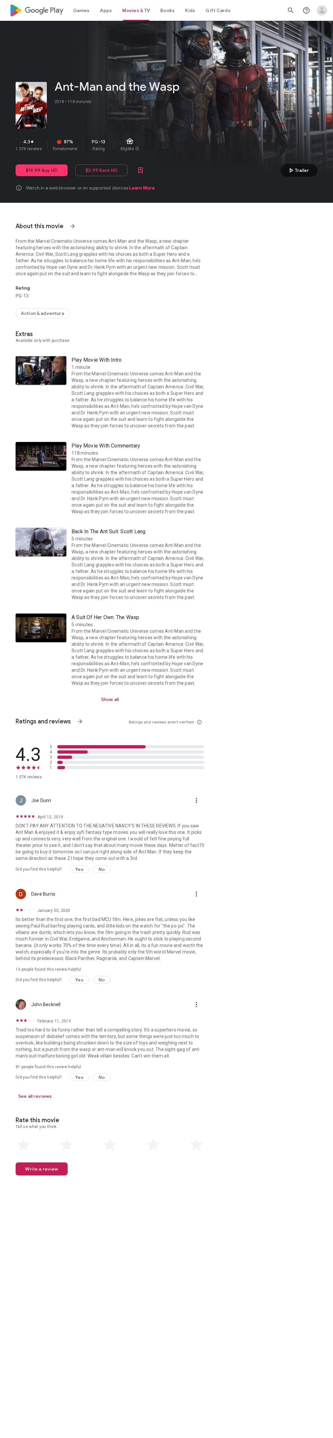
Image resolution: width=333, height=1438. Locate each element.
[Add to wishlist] (140, 170)
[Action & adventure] (43, 313)
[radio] (23, 1145)
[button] (79, 869)
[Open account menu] (322, 10)
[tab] (81, 10)
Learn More (142, 188)
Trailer (298, 170)
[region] (126, 145)
